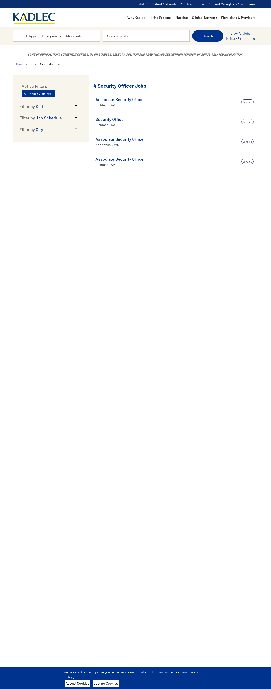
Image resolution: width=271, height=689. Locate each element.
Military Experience (240, 38)
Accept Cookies (77, 683)
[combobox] (56, 36)
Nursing (182, 17)
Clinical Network (204, 17)
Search (208, 36)
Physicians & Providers (238, 17)
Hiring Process (160, 17)
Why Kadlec (136, 17)
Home (20, 64)
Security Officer (52, 64)
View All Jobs (241, 33)
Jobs (32, 64)
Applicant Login (192, 4)
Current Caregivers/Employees (232, 4)
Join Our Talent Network (157, 4)
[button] (51, 106)
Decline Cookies (106, 683)
